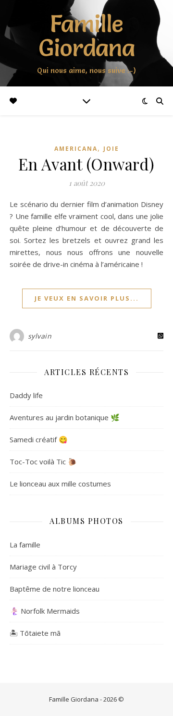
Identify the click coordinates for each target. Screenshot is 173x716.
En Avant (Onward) (86, 163)
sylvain (40, 335)
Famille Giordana (87, 36)
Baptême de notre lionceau (54, 589)
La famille (25, 544)
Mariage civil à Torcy (43, 566)
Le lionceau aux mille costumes (60, 483)
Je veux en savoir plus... (87, 298)
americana (76, 149)
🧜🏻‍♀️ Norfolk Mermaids (45, 611)
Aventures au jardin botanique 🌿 (65, 417)
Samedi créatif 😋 (39, 439)
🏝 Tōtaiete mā (35, 633)
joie (111, 149)
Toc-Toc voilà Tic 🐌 (43, 461)
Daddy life (26, 395)
